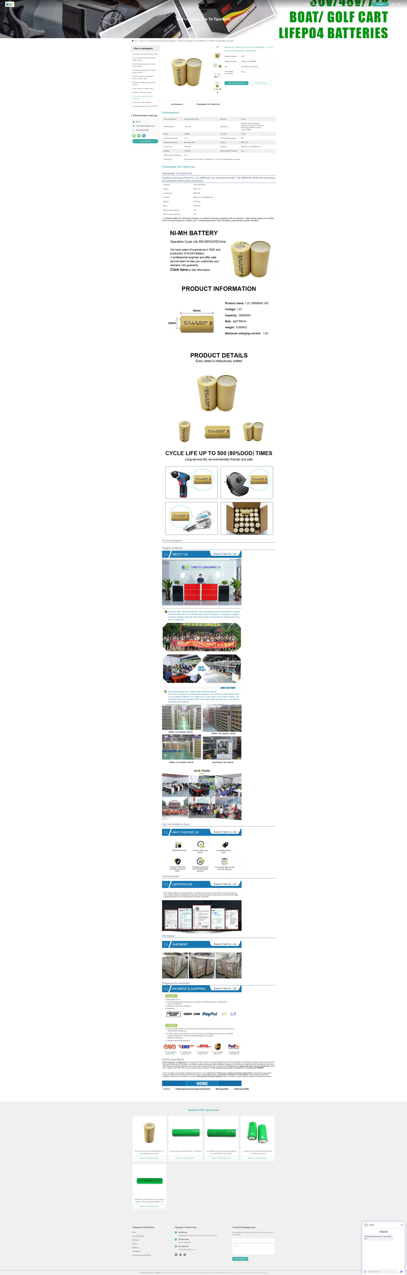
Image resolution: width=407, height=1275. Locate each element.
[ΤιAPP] (134, 136)
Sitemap (158, 1273)
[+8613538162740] (184, 1255)
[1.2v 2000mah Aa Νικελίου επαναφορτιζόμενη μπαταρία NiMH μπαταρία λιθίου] (221, 1133)
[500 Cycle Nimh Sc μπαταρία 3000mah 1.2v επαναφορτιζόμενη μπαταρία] (149, 1133)
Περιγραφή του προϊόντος (208, 104)
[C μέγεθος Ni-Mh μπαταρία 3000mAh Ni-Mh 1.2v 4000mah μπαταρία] (257, 1133)
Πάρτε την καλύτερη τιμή (236, 83)
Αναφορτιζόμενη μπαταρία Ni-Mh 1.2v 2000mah (185, 1151)
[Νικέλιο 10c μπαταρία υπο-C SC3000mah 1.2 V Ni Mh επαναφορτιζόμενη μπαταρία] (186, 70)
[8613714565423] (180, 1255)
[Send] (401, 1271)
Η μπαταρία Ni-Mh (241, 1089)
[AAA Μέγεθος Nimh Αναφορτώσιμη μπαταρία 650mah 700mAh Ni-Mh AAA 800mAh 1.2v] (149, 1181)
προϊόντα (328, 4)
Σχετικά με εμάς (317, 4)
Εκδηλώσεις (349, 4)
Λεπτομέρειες (177, 104)
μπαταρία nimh (222, 1089)
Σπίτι (307, 4)
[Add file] (365, 1271)
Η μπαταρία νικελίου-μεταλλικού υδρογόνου (161, 41)
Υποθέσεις (136, 1251)
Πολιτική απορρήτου (147, 1273)
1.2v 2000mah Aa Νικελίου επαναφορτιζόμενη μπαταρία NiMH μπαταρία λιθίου (221, 1152)
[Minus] (401, 1225)
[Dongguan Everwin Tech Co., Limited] (9, 4)
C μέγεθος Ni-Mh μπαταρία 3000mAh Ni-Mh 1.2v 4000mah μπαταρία (257, 1152)
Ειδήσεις (135, 1247)
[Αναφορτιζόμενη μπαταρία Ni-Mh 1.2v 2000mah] (185, 1133)
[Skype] (144, 136)
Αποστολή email (240, 1259)
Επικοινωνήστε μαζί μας (362, 4)
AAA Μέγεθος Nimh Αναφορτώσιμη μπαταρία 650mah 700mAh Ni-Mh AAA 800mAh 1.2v (149, 1201)
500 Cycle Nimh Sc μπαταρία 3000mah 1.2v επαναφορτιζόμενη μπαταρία (149, 1152)
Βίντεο (338, 4)
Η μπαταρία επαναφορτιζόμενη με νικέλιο (193, 1089)
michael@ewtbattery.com (145, 126)
